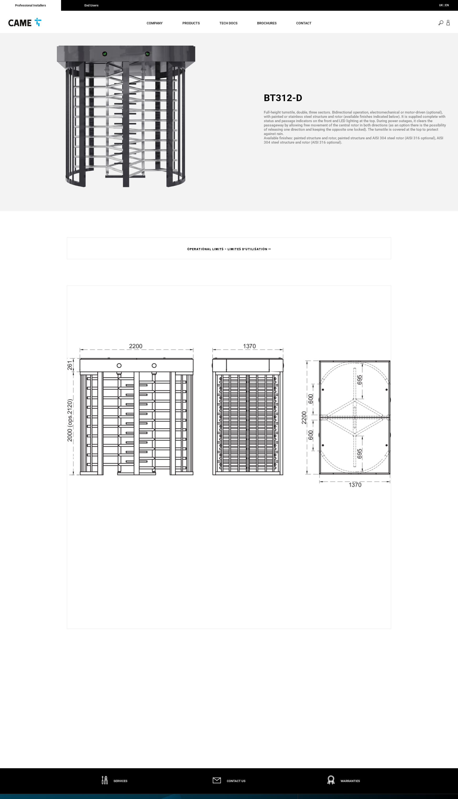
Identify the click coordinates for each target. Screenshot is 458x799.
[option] (126, 116)
